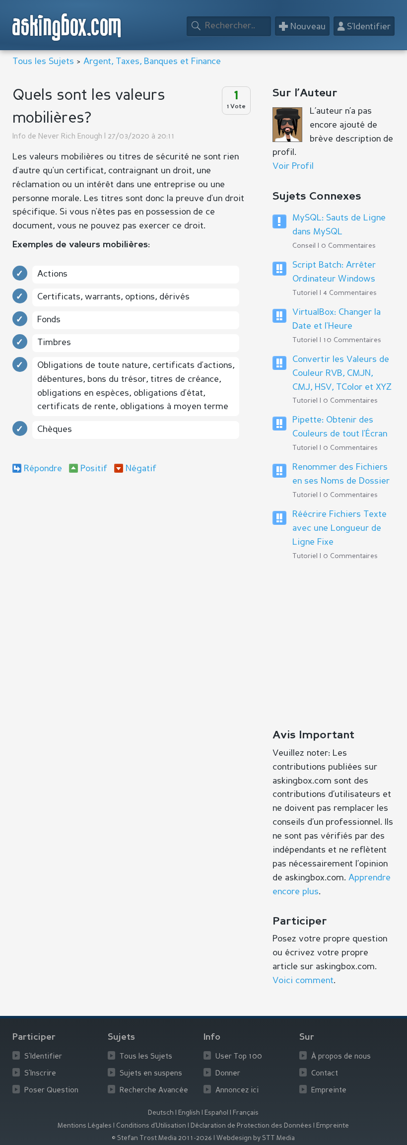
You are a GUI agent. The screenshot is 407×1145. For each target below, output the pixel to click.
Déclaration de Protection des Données (251, 1126)
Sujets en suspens (151, 1073)
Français (246, 1113)
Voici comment (303, 980)
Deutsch (161, 1113)
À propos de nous (341, 1057)
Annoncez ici (237, 1090)
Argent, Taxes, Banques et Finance (152, 61)
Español (216, 1113)
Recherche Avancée (154, 1090)
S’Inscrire (40, 1073)
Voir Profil (293, 166)
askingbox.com (67, 27)
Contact (324, 1073)
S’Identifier (43, 1057)
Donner (227, 1073)
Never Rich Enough (70, 137)
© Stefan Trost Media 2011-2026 (162, 1138)
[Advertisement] (131, 563)
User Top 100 (238, 1057)
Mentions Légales (85, 1126)
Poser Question (51, 1090)
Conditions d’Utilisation (151, 1126)
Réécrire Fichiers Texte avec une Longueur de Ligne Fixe (339, 528)
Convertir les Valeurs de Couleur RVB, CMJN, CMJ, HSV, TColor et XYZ (342, 373)
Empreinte (328, 1090)
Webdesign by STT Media (255, 1138)
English (189, 1113)
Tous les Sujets (43, 61)
